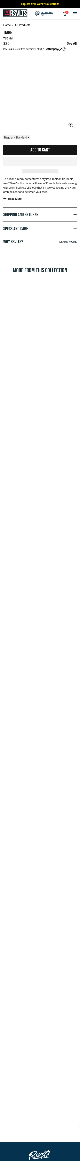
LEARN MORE (68, 241)
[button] (40, 161)
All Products (22, 25)
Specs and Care (15, 228)
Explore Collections (40, 4)
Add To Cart (40, 149)
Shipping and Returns (20, 214)
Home (7, 25)
